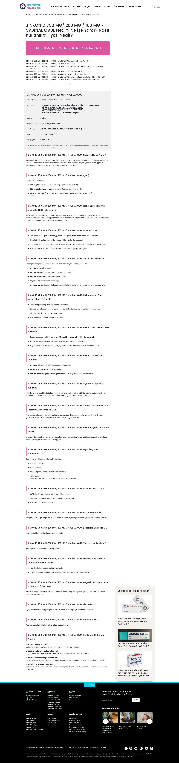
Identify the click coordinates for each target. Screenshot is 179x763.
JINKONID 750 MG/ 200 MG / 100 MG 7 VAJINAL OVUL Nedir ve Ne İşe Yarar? (57, 61)
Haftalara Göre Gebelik (55, 709)
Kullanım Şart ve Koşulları (54, 747)
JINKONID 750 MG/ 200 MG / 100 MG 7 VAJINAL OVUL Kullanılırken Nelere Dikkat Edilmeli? (63, 80)
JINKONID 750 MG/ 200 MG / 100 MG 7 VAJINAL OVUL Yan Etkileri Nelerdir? (56, 74)
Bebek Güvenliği (31, 725)
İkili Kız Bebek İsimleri (75, 725)
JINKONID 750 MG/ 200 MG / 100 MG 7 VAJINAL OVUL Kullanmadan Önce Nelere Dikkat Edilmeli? (65, 77)
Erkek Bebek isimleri (75, 723)
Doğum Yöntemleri (75, 695)
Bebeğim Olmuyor (31, 700)
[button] (153, 6)
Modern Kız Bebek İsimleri (77, 729)
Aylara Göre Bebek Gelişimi (34, 729)
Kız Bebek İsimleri (74, 720)
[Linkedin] (141, 748)
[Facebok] (126, 748)
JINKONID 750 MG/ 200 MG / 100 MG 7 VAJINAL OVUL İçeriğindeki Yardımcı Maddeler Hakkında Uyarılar (64, 68)
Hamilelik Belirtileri (53, 695)
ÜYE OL (135, 700)
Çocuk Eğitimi (52, 723)
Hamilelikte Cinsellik (54, 700)
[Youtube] (136, 748)
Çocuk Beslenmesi (53, 720)
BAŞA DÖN (90, 685)
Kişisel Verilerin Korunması (35, 747)
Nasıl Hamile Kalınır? (32, 695)
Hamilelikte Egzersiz (54, 702)
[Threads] (151, 748)
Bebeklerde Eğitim (31, 718)
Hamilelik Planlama (60, 6)
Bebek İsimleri (135, 6)
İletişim (103, 747)
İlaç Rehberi (119, 6)
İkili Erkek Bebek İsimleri (76, 727)
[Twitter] (146, 748)
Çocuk (107, 6)
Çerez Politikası (71, 747)
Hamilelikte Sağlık (53, 704)
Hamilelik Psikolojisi (54, 698)
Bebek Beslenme (31, 727)
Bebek (98, 6)
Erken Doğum (73, 698)
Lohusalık (72, 700)
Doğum (87, 6)
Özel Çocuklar (52, 725)
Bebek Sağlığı (30, 720)
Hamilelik (77, 6)
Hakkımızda (95, 747)
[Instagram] (130, 748)
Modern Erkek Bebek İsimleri (77, 731)
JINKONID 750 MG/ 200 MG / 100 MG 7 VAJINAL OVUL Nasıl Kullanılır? (54, 71)
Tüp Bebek (29, 698)
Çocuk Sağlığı (52, 718)
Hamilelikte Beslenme (54, 706)
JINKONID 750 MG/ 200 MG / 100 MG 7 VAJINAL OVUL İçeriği (50, 64)
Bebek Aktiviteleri (31, 723)
